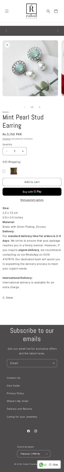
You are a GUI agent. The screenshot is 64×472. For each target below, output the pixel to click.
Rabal (26, 464)
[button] (7, 11)
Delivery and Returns (19, 408)
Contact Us (13, 377)
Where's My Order (18, 401)
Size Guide (13, 385)
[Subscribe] (53, 363)
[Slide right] (39, 107)
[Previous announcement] (6, 31)
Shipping (6, 139)
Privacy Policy (15, 393)
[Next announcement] (57, 31)
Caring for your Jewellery (22, 416)
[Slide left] (24, 107)
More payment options (32, 200)
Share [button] (9, 297)
